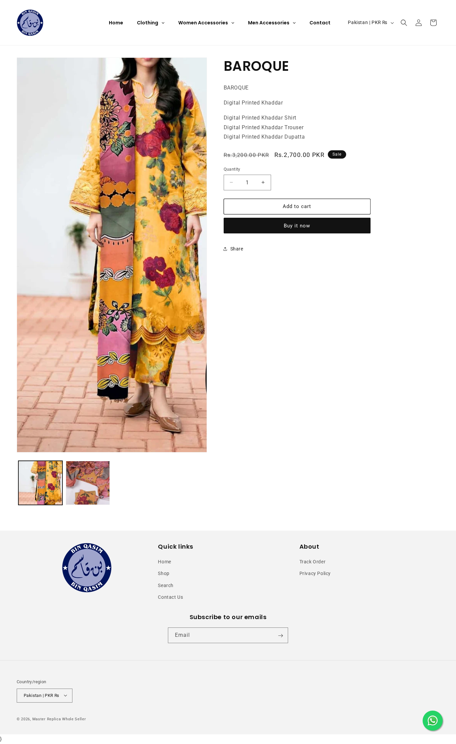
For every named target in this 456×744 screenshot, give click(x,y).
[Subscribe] (280, 635)
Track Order (312, 561)
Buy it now (297, 225)
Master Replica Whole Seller (59, 719)
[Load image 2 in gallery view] (88, 483)
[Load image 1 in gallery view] (40, 483)
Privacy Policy (315, 573)
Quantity (232, 169)
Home (164, 561)
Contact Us (170, 597)
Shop (163, 573)
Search (166, 585)
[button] (404, 22)
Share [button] (236, 248)
